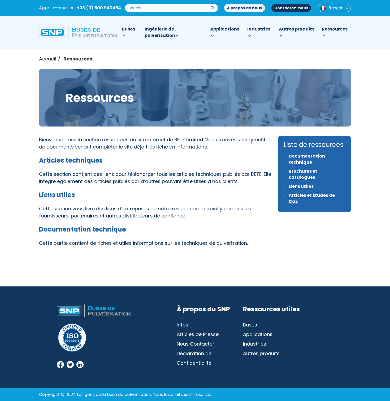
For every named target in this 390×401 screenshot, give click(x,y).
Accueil (47, 58)
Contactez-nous (291, 8)
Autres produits (296, 29)
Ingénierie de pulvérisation (160, 32)
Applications (224, 29)
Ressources (335, 29)
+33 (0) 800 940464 (99, 8)
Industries (258, 29)
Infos (182, 324)
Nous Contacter (195, 344)
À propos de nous (244, 8)
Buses (128, 29)
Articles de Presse (198, 334)
